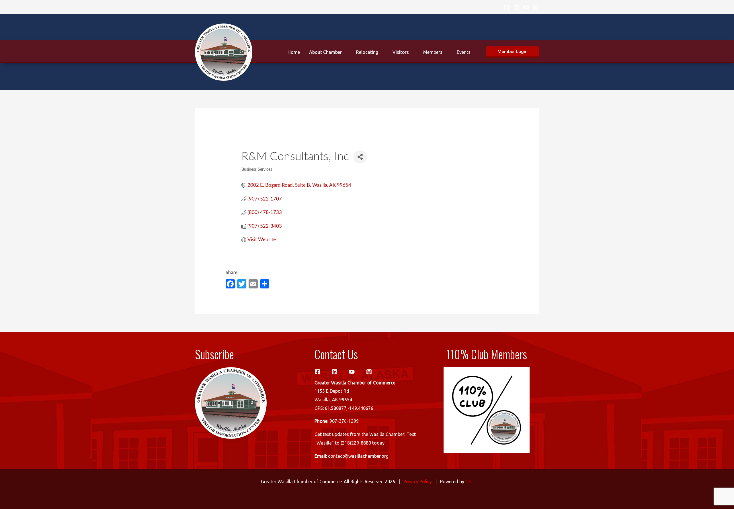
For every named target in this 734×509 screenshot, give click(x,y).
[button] (512, 52)
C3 (468, 481)
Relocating (367, 52)
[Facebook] (506, 7)
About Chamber (325, 52)
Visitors (401, 52)
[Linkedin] (516, 7)
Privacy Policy (417, 481)
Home (294, 52)
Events (464, 52)
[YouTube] (526, 7)
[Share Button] (360, 156)
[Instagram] (536, 7)
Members (432, 52)
